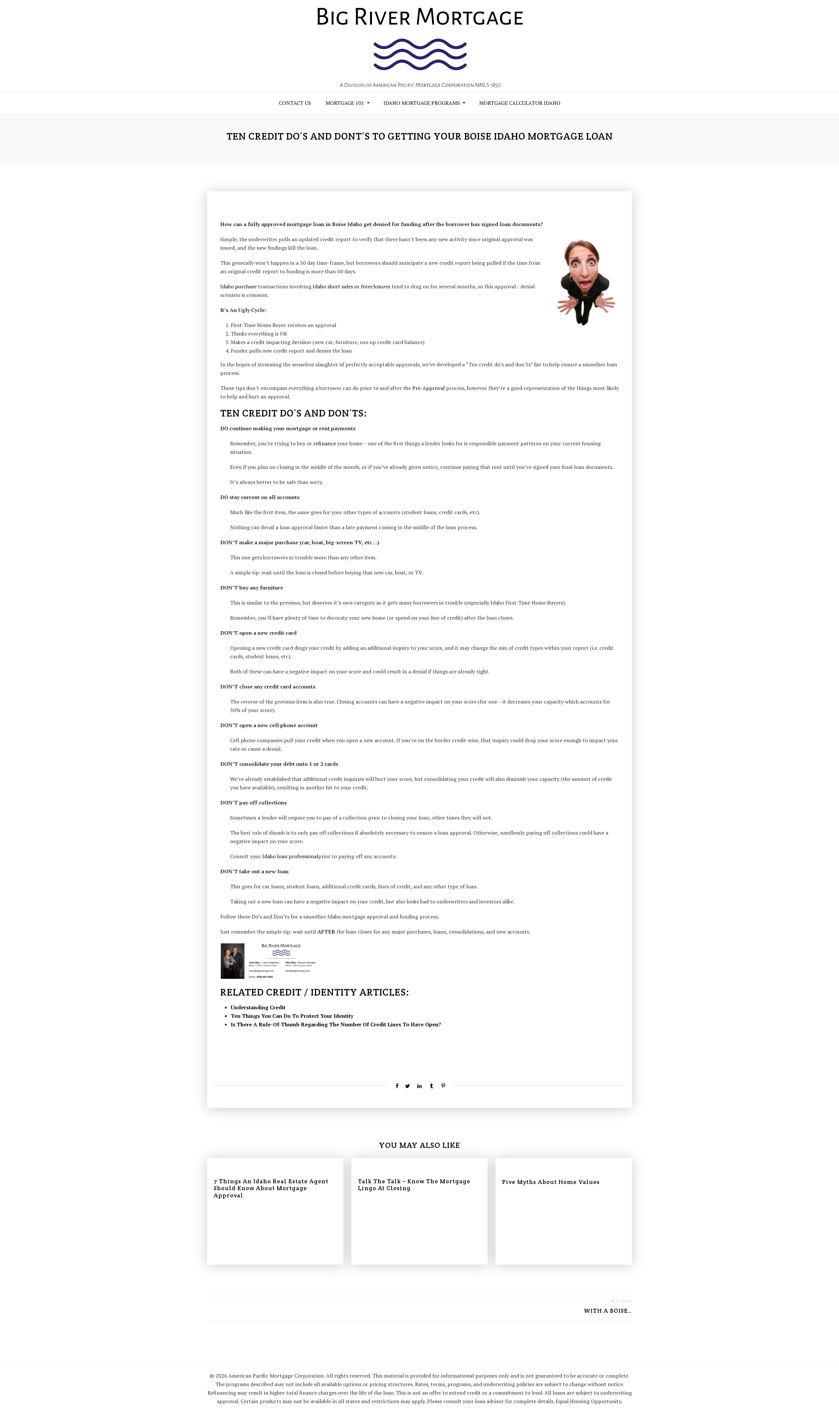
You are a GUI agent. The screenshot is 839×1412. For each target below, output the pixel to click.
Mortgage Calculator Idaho (519, 102)
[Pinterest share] (443, 1086)
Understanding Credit (258, 1007)
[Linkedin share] (419, 1086)
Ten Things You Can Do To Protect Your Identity (292, 1015)
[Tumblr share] (431, 1086)
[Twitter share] (407, 1086)
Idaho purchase (238, 286)
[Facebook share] (395, 1086)
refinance (324, 443)
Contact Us (295, 102)
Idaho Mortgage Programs (421, 102)
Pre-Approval (428, 388)
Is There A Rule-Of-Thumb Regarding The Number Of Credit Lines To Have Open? (336, 1024)
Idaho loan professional (290, 856)
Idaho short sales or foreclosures (351, 286)
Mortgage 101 (344, 102)
